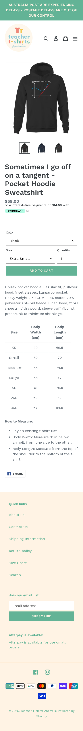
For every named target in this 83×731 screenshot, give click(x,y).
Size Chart (18, 563)
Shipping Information (27, 539)
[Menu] (75, 38)
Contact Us (18, 527)
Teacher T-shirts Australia (38, 711)
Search (15, 575)
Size (9, 250)
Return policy (20, 551)
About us (17, 515)
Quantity (63, 250)
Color (10, 232)
